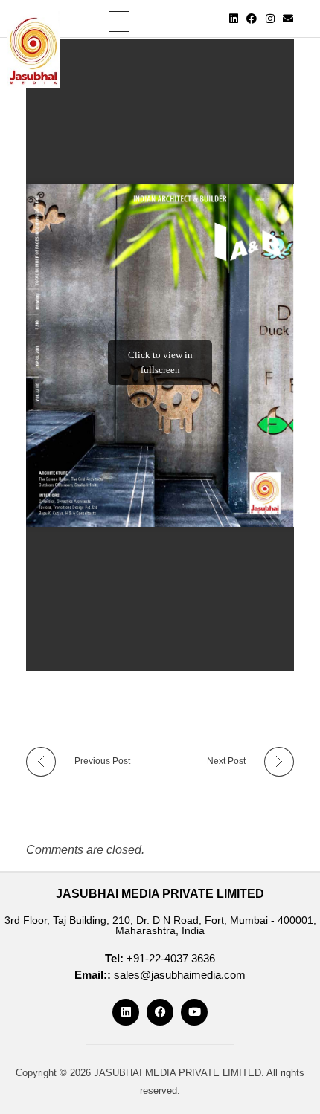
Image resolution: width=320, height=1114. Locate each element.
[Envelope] (288, 18)
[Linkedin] (233, 18)
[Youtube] (194, 1012)
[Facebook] (251, 18)
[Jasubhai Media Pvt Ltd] (33, 49)
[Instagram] (270, 18)
